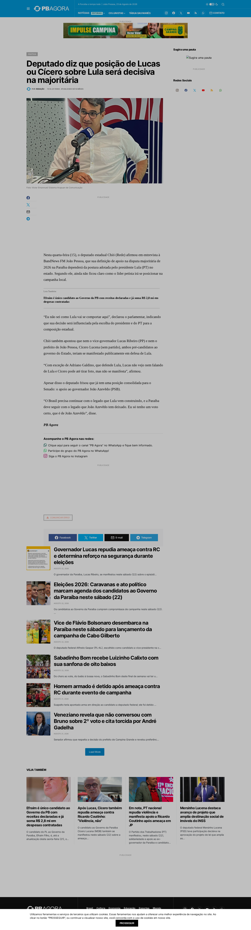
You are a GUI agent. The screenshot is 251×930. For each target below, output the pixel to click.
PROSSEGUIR (127, 923)
